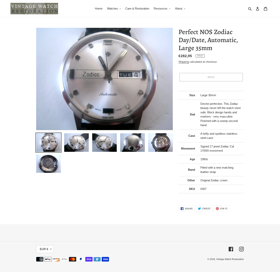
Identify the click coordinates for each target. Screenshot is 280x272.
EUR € (44, 249)
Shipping (183, 61)
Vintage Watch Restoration (230, 259)
